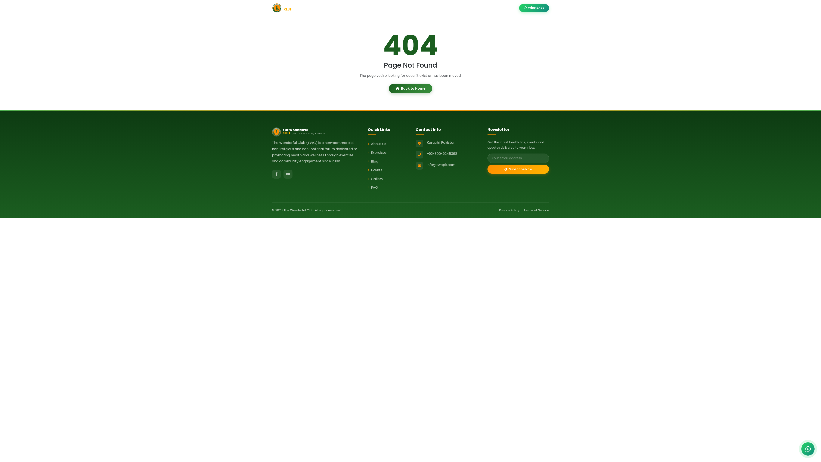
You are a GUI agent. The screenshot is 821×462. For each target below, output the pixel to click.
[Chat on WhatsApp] (808, 449)
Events (434, 8)
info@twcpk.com (441, 164)
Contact (507, 8)
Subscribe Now (520, 169)
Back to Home (413, 88)
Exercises (379, 152)
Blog (419, 8)
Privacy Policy (509, 210)
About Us (378, 143)
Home (363, 8)
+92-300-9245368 (442, 153)
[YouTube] (288, 174)
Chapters (453, 8)
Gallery (488, 8)
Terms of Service (536, 210)
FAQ (374, 187)
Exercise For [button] (400, 8)
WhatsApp (535, 8)
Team (472, 8)
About (379, 8)
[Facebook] (276, 174)
